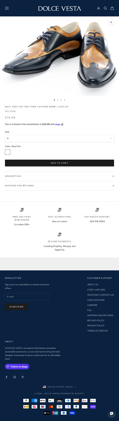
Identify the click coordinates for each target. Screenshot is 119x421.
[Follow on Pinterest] (22, 377)
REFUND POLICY (95, 320)
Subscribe (16, 306)
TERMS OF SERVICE (97, 330)
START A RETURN (96, 289)
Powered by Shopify (72, 393)
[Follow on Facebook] (6, 377)
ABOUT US (92, 284)
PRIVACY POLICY (95, 325)
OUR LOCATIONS (96, 300)
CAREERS (92, 305)
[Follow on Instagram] (14, 377)
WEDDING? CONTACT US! (100, 294)
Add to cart (59, 163)
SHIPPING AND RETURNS (100, 315)
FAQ (89, 310)
